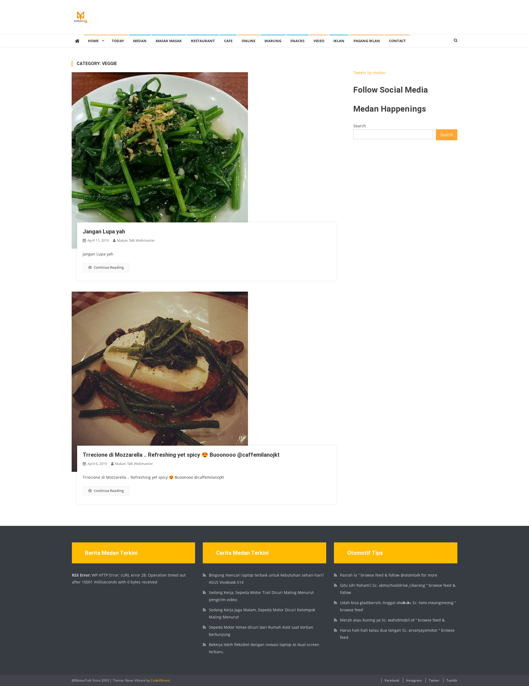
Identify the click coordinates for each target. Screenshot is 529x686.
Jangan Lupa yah (104, 231)
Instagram (414, 680)
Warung (272, 40)
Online (248, 40)
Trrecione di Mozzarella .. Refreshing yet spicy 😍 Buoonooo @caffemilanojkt (181, 454)
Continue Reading (109, 267)
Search (359, 125)
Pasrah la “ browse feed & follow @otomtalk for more (388, 575)
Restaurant (203, 40)
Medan (140, 40)
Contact (397, 40)
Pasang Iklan (366, 40)
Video (319, 40)
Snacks (297, 40)
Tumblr (451, 680)
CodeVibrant (160, 680)
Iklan (338, 40)
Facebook (392, 680)
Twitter (434, 680)
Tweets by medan (369, 72)
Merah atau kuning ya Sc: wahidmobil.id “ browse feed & (392, 620)
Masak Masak (169, 40)
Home (93, 40)
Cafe (228, 40)
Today (118, 40)
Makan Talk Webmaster (136, 240)
